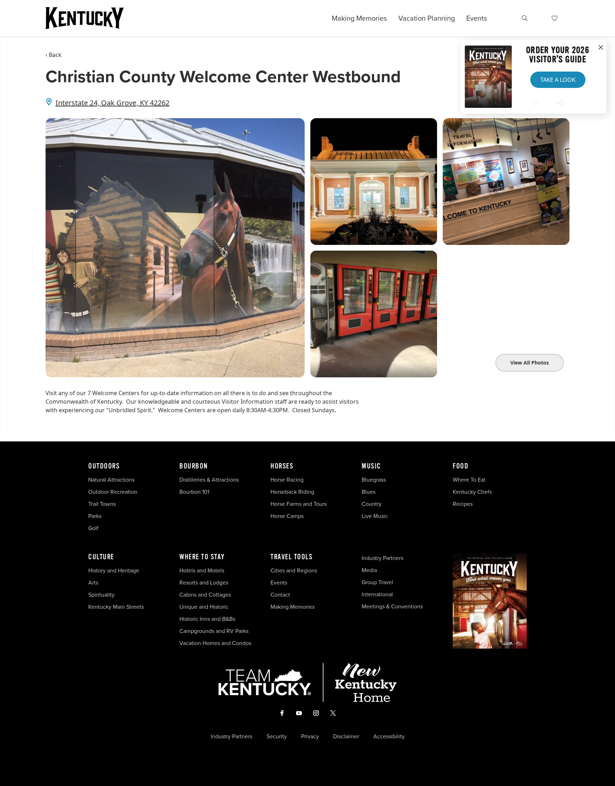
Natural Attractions (111, 479)
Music (371, 466)
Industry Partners (382, 558)
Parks (94, 516)
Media (369, 570)
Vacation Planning (426, 18)
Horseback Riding (292, 492)
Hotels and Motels (201, 570)
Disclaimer (346, 736)
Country (372, 504)
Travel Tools (291, 557)
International (377, 594)
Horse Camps (287, 516)
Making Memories (359, 18)
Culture (101, 557)
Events (476, 18)
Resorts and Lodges (203, 582)
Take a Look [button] (557, 80)
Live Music (375, 516)
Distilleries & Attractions (209, 479)
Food (460, 466)
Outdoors (104, 466)
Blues (368, 492)
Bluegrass (374, 479)
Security (277, 736)
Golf (93, 528)
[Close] (601, 48)
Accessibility (389, 736)
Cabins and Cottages (205, 594)
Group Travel (377, 582)
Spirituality (102, 594)
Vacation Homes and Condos (215, 643)
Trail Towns (102, 504)
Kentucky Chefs (472, 492)
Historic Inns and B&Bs (207, 619)
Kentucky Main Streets (116, 607)
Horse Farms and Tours (298, 504)
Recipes (463, 504)
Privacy (310, 736)
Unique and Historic (203, 607)
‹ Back (54, 55)
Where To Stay (202, 557)
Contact (280, 594)
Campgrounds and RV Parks (213, 631)
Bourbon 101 (194, 492)
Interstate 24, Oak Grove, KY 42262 (112, 103)
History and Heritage (114, 570)
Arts (93, 582)
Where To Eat (469, 479)
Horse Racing (287, 479)
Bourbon (193, 466)
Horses (281, 466)
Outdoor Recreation (112, 492)
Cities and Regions (293, 570)
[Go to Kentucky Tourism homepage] (85, 18)
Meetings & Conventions (392, 606)
